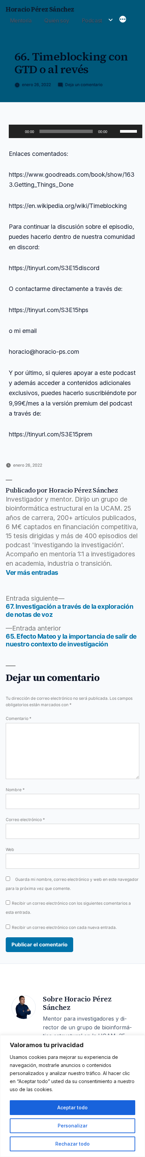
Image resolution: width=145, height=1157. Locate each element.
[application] (75, 131)
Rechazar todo (72, 1144)
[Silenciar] (114, 131)
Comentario (18, 718)
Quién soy (56, 20)
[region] (72, 1096)
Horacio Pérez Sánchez (40, 9)
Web (10, 849)
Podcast (92, 20)
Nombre (15, 789)
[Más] (123, 20)
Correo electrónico (25, 819)
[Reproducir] (17, 131)
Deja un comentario (84, 84)
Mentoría (21, 20)
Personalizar (72, 1125)
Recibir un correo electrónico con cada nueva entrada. (64, 927)
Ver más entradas (32, 572)
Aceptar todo (72, 1107)
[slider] (129, 131)
